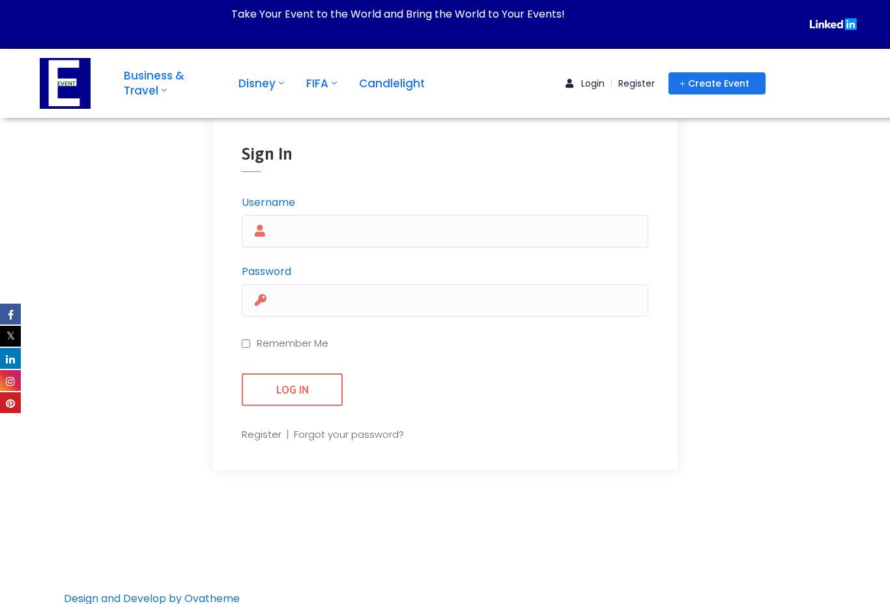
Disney (257, 83)
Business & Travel (154, 83)
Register (636, 83)
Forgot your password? (349, 434)
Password (266, 271)
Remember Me (292, 343)
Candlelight (392, 83)
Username (268, 202)
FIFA (317, 83)
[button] (717, 83)
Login (592, 83)
